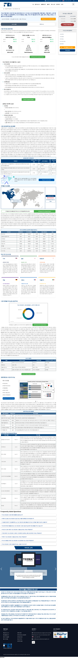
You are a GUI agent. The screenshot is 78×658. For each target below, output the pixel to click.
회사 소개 (53, 4)
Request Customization (46, 179)
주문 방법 (20, 641)
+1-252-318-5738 (68, 0)
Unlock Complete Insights (28, 99)
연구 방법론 (6, 637)
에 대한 (19, 632)
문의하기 (58, 4)
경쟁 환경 (62, 43)
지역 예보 (62, 39)
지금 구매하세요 (67, 24)
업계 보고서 (37, 4)
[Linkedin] (74, 0)
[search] (73, 4)
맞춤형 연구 (43, 4)
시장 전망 (62, 34)
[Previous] (20, 390)
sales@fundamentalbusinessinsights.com (53, 0)
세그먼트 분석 (62, 41)
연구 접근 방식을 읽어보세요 (29, 374)
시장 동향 (62, 36)
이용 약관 (20, 637)
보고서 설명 (14, 24)
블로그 (48, 4)
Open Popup (2, 657)
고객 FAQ (20, 639)
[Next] (53, 390)
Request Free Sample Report (37, 56)
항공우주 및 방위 (8, 8)
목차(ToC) (42, 24)
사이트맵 (6, 639)
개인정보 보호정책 (22, 635)
